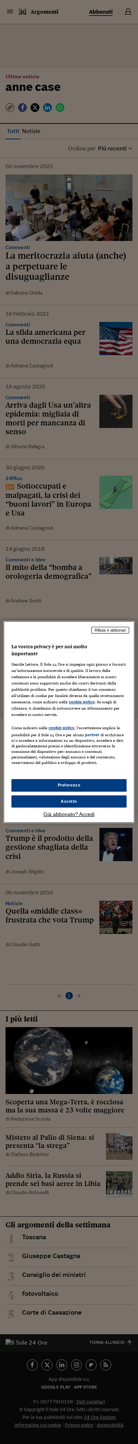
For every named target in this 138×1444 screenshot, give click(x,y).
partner (92, 735)
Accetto (69, 801)
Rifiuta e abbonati (110, 630)
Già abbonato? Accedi (69, 814)
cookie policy (82, 702)
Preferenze (69, 785)
